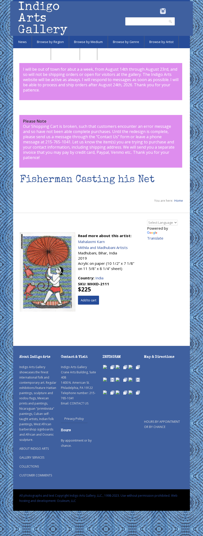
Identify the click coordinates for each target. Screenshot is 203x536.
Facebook (156, 11)
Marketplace (65, 54)
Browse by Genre (126, 42)
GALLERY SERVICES (31, 457)
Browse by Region (50, 42)
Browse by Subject (32, 54)
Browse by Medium (88, 42)
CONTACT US (79, 403)
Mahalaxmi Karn (91, 241)
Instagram (162, 11)
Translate (155, 238)
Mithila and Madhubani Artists (103, 247)
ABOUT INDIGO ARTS (34, 449)
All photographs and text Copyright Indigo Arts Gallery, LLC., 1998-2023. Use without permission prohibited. (94, 495)
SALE (88, 54)
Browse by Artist (161, 42)
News (22, 42)
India (99, 277)
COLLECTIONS (29, 466)
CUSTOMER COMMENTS (35, 475)
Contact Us (108, 136)
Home (178, 201)
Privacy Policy (74, 418)
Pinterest (170, 11)
